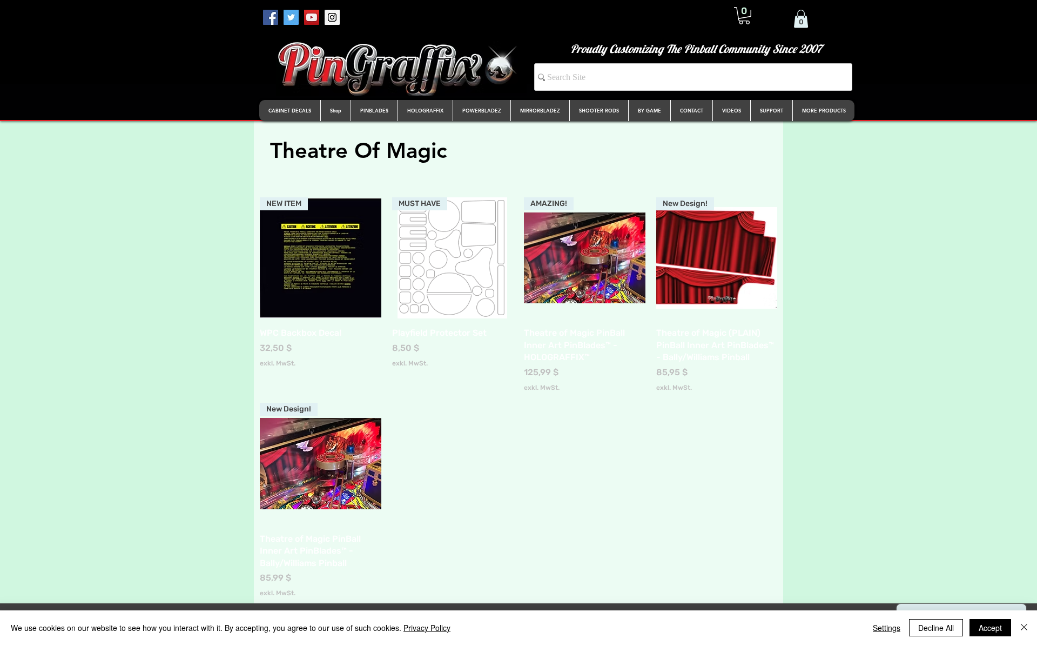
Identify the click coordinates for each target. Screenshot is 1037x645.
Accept (990, 627)
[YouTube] (311, 17)
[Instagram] (332, 17)
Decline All (936, 627)
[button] (744, 15)
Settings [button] (886, 627)
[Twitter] (291, 17)
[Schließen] (1024, 627)
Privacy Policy (426, 627)
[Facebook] (270, 17)
